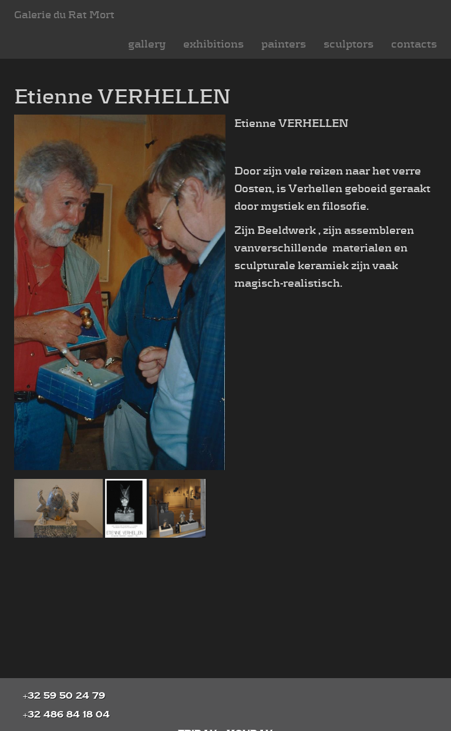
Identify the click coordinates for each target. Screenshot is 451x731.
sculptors (348, 44)
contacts (414, 44)
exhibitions (213, 44)
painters (283, 44)
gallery (147, 44)
